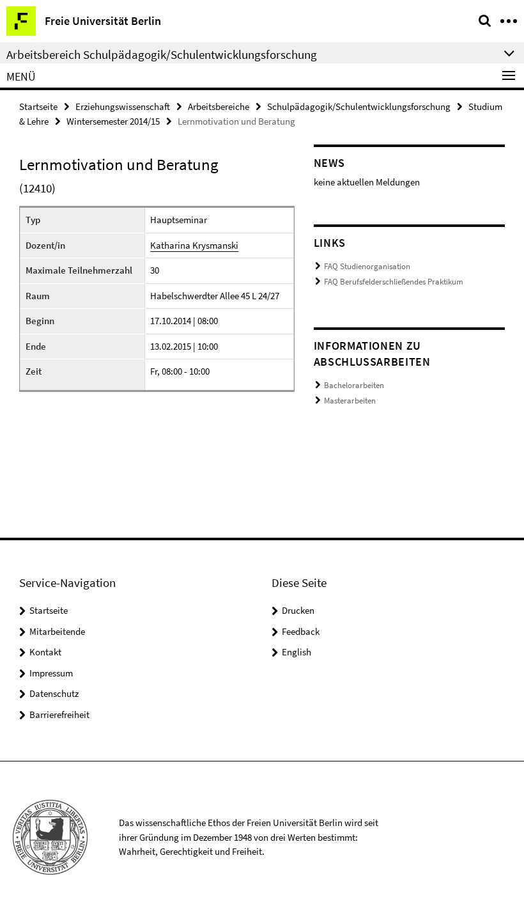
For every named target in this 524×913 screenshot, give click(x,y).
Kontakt (45, 652)
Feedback (301, 631)
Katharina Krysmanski (194, 245)
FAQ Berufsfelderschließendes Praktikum (393, 281)
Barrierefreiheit (59, 714)
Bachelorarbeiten (354, 385)
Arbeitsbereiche (218, 106)
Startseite (38, 106)
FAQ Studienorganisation (367, 266)
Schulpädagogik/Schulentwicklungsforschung (359, 106)
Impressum (51, 673)
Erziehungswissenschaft (122, 106)
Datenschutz (54, 693)
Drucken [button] (298, 610)
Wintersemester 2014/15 (113, 121)
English (296, 652)
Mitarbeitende (57, 631)
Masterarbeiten (350, 400)
